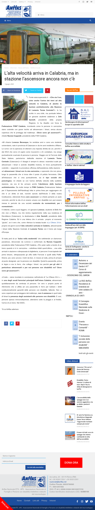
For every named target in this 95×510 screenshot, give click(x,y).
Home (19, 500)
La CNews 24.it (54, 223)
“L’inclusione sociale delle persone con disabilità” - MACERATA (84, 342)
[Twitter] (87, 1)
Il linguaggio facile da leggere (77, 184)
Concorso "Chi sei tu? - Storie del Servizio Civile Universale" (85, 369)
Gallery (21, 2)
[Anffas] (33, 481)
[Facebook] (79, 1)
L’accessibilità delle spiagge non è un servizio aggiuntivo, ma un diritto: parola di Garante (85, 402)
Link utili (14, 2)
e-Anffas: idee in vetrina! (75, 165)
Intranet (37, 2)
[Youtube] (91, 1)
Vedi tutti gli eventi (86, 353)
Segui (70, 96)
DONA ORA (71, 462)
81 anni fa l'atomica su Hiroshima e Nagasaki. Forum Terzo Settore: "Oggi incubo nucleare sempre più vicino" (85, 419)
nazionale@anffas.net (57, 481)
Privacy (30, 2)
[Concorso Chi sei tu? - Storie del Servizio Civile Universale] (70, 370)
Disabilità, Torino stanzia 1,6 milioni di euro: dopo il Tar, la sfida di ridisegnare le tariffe (84, 384)
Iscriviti (88, 96)
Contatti (4, 2)
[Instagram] (83, 1)
